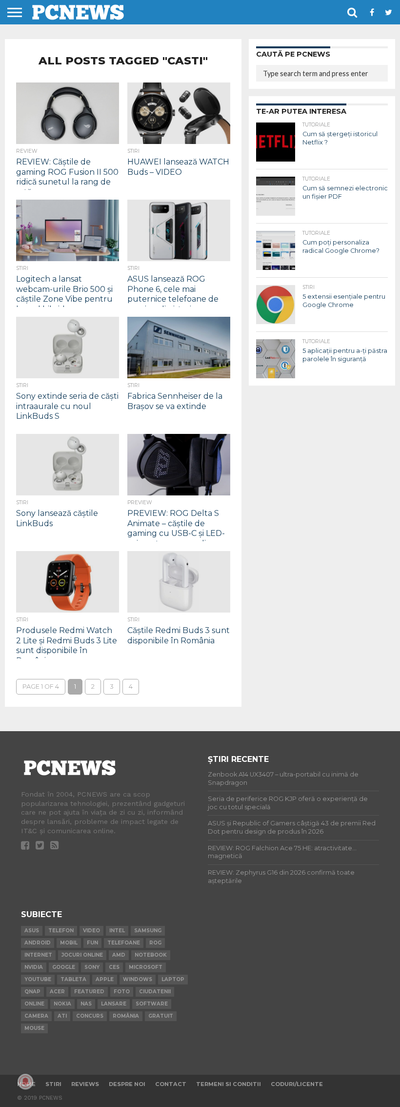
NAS (86, 1004)
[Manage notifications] (25, 1081)
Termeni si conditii (228, 1084)
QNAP (32, 991)
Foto (122, 991)
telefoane (123, 943)
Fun (92, 943)
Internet (38, 955)
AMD (118, 955)
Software (152, 1004)
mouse (34, 1028)
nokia (62, 1004)
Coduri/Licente (297, 1084)
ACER (57, 991)
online (34, 1004)
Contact (170, 1084)
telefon (61, 930)
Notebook (151, 955)
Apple (105, 979)
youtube (37, 979)
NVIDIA (33, 967)
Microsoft (145, 967)
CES (114, 967)
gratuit (160, 1016)
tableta (73, 979)
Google (63, 967)
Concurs (89, 1016)
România (126, 1016)
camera (36, 1016)
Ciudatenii (155, 991)
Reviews (85, 1084)
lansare (113, 1004)
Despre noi (127, 1084)
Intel (117, 930)
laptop (172, 979)
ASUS (31, 930)
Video (91, 930)
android (37, 943)
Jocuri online (82, 955)
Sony (92, 967)
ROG (155, 943)
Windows (137, 979)
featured (89, 991)
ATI (62, 1016)
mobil (69, 943)
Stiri (53, 1084)
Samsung (147, 930)
